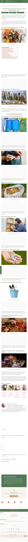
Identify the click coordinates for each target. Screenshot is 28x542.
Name (2, 446)
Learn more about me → (21, 485)
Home (2, 3)
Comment (3, 437)
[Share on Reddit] (1, 272)
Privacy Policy (14, 514)
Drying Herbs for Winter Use (7, 49)
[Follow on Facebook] (8, 502)
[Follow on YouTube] (21, 502)
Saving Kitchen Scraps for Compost (8, 48)
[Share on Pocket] (1, 273)
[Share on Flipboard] (1, 270)
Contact (14, 525)
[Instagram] (16, 529)
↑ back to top (14, 510)
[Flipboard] (19, 529)
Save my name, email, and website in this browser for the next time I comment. (13, 455)
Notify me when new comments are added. (9, 459)
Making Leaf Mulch (5, 52)
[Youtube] (12, 529)
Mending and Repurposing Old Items (8, 51)
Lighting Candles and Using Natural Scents (9, 58)
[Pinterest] (14, 529)
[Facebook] (9, 529)
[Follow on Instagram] (14, 502)
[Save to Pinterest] (1, 267)
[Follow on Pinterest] (2, 502)
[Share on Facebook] (1, 268)
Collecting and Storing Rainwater (8, 50)
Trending (4, 3)
